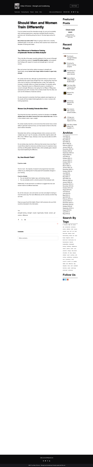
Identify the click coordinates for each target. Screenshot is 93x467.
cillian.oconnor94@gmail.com (55, 12)
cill (68, 252)
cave (75, 248)
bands (70, 235)
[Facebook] (75, 12)
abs (63, 227)
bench (72, 237)
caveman (65, 250)
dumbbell (76, 265)
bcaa (76, 235)
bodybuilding (65, 244)
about (74, 224)
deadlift (75, 261)
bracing (64, 246)
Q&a (69, 224)
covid (72, 259)
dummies (65, 268)
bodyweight (71, 244)
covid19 (69, 261)
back (76, 231)
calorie (64, 248)
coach (68, 255)
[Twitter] (73, 12)
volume (20, 215)
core (64, 259)
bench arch (65, 239)
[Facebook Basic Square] (63, 279)
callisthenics (74, 246)
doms (69, 265)
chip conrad (74, 250)
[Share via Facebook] (18, 219)
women (51, 213)
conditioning (69, 257)
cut (72, 261)
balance (69, 233)
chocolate (65, 252)
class (71, 252)
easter (69, 268)
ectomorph (65, 270)
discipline (65, 265)
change (69, 250)
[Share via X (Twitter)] (21, 219)
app (68, 231)
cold (76, 255)
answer (75, 229)
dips (75, 263)
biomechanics (66, 242)
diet (67, 263)
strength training (22, 213)
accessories (67, 227)
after (72, 229)
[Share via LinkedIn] (25, 219)
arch (71, 231)
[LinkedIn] (77, 12)
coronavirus (68, 259)
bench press (71, 239)
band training (65, 235)
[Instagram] (71, 12)
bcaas (64, 237)
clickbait (64, 255)
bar (73, 235)
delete (64, 263)
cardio (72, 248)
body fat (71, 242)
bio (75, 239)
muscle (34, 213)
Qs (71, 224)
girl (54, 213)
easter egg (73, 268)
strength (29, 213)
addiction (68, 229)
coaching (72, 255)
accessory (73, 227)
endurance (70, 270)
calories (68, 248)
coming (64, 257)
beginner (68, 237)
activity (64, 229)
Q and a (66, 224)
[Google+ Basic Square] (67, 279)
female (46, 213)
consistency (75, 257)
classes (74, 252)
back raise (65, 233)
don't (72, 265)
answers (64, 231)
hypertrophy (40, 213)
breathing (69, 246)
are (73, 231)
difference (71, 263)
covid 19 (64, 261)
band (73, 233)
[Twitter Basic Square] (65, 279)
